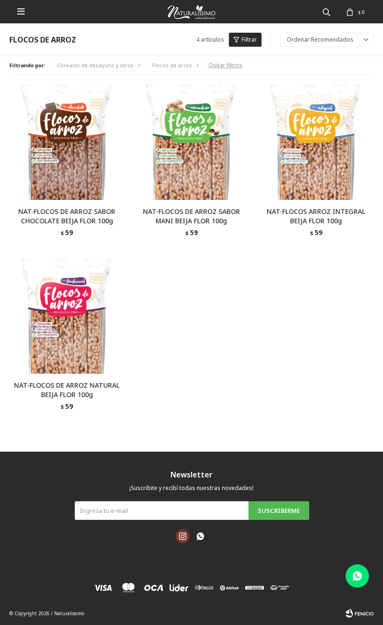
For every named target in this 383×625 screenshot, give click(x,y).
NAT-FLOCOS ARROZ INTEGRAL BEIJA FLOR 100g (316, 216)
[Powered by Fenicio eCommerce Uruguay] (360, 613)
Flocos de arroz (172, 65)
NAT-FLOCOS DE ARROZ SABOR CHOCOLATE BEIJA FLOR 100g (66, 216)
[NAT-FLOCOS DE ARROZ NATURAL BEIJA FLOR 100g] (67, 316)
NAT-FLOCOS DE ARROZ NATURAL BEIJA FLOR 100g (67, 390)
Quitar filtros (225, 65)
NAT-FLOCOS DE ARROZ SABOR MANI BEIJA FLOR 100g (191, 216)
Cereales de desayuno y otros (95, 65)
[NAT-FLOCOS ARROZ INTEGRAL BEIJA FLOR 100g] (316, 142)
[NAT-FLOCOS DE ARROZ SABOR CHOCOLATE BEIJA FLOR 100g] (67, 142)
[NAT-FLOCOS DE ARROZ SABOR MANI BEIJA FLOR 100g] (191, 142)
